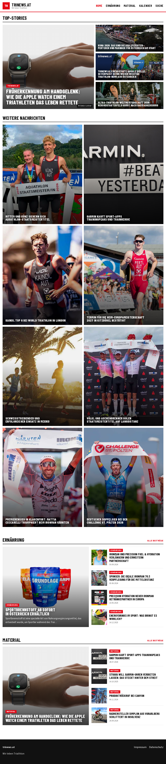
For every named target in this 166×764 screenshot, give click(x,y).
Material (130, 5)
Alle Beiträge (155, 540)
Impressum (140, 747)
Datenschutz (156, 747)
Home (99, 5)
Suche (159, 5)
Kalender (145, 5)
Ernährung (113, 5)
